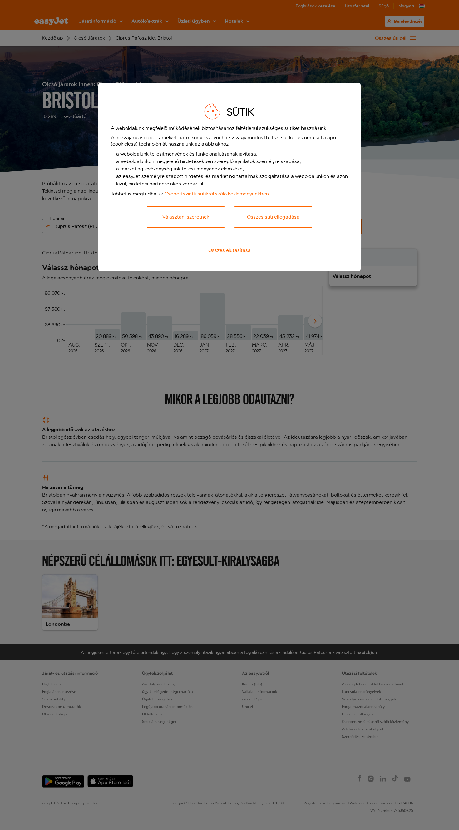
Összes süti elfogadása (273, 217)
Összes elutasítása (229, 250)
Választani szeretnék (185, 217)
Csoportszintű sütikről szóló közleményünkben (217, 194)
